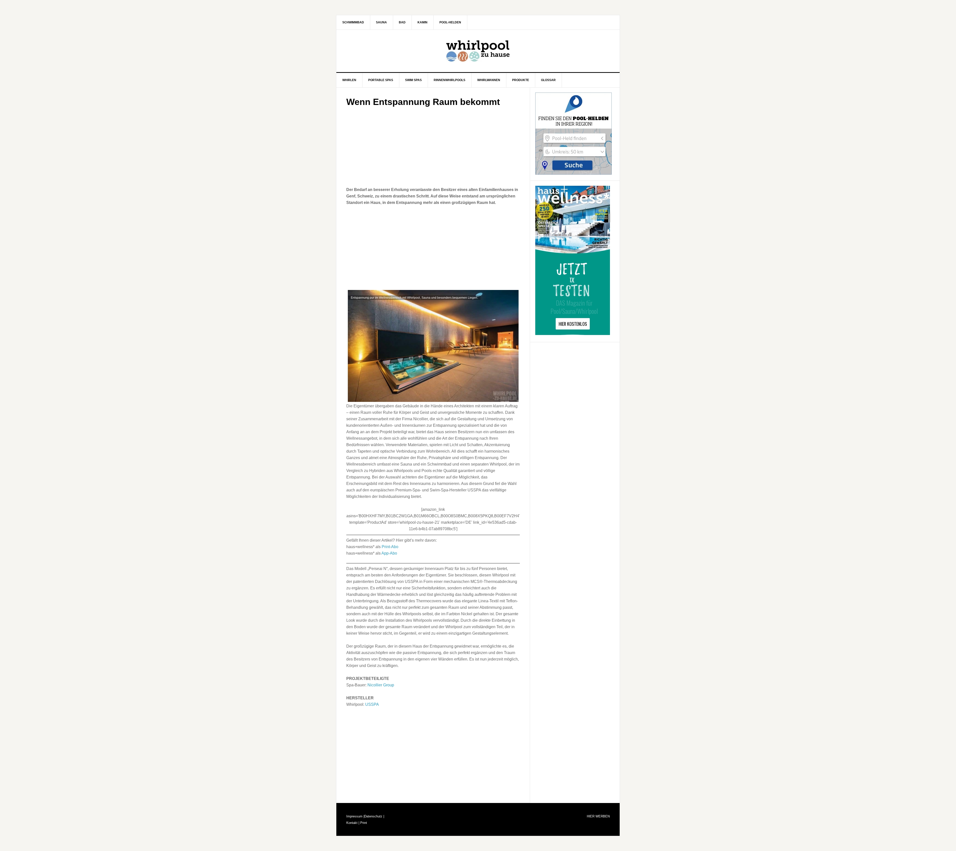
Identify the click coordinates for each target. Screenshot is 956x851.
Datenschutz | (374, 816)
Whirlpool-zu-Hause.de (478, 51)
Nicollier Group (380, 685)
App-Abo (389, 553)
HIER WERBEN (598, 816)
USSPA (372, 704)
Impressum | (355, 816)
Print (363, 823)
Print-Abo (390, 547)
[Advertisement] (433, 145)
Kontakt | (352, 823)
